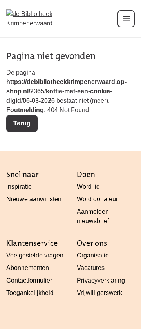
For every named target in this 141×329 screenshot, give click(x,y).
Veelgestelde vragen (34, 255)
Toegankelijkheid (30, 293)
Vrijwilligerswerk (99, 293)
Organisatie (93, 255)
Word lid (88, 186)
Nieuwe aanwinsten (33, 199)
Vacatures (91, 268)
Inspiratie (19, 186)
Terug (22, 123)
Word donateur (97, 199)
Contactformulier (29, 280)
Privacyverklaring (101, 280)
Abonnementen (27, 268)
